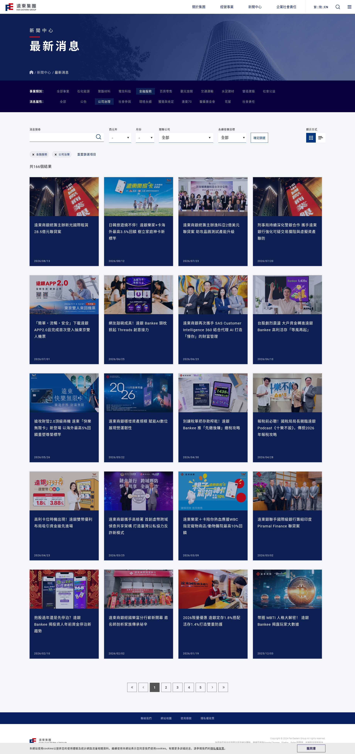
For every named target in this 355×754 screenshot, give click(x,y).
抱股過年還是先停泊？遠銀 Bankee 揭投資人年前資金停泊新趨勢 (62, 624)
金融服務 (145, 91)
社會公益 (269, 91)
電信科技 (125, 91)
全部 (63, 101)
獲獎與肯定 (166, 101)
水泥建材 (228, 91)
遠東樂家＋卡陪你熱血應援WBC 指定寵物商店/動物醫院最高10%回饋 (213, 526)
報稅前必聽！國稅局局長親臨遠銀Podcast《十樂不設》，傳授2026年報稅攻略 (287, 428)
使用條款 (186, 718)
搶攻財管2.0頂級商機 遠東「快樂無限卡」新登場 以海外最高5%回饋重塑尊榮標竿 (62, 428)
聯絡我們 (146, 718)
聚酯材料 (104, 91)
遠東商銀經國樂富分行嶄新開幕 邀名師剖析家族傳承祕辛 (138, 621)
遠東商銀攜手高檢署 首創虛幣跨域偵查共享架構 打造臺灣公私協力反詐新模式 (138, 526)
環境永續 (145, 101)
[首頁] (31, 72)
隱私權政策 (207, 718)
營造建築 (248, 91)
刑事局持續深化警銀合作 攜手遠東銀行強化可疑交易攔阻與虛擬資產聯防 (287, 232)
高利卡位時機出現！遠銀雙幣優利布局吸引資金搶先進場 (63, 522)
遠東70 (187, 101)
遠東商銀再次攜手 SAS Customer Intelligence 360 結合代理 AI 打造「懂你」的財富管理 (212, 330)
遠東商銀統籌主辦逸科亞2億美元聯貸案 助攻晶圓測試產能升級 (211, 228)
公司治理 (104, 101)
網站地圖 (166, 718)
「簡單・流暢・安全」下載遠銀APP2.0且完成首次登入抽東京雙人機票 (62, 330)
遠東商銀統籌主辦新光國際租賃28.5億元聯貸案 (61, 228)
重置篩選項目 (86, 154)
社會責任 (248, 101)
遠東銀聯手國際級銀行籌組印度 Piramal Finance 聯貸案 (285, 522)
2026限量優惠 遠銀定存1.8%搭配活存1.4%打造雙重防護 (211, 621)
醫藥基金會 (207, 101)
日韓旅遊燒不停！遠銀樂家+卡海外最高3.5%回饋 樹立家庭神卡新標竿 (137, 232)
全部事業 (63, 91)
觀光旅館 (186, 91)
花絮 (228, 101)
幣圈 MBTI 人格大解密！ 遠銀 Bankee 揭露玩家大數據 (283, 621)
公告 (83, 101)
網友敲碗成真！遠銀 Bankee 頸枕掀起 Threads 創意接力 (138, 326)
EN (326, 7)
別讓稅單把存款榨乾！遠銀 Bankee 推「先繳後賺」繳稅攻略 (211, 424)
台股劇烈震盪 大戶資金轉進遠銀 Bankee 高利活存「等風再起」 (285, 326)
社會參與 (125, 101)
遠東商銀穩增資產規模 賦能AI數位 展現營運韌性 (138, 424)
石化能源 (83, 91)
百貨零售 (166, 91)
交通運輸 (207, 91)
